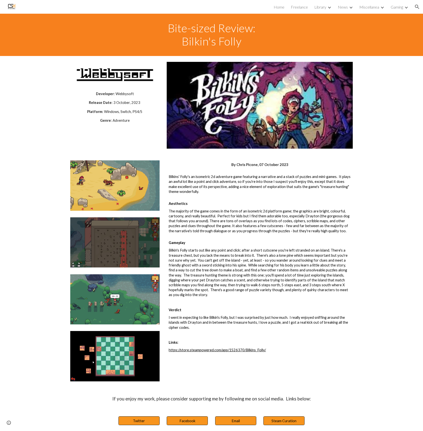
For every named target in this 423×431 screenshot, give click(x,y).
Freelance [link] (299, 7)
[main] (211, 35)
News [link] (343, 7)
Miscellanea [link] (369, 7)
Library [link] (320, 7)
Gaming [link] (397, 7)
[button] (417, 7)
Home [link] (279, 7)
